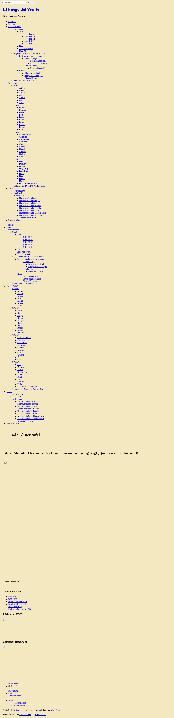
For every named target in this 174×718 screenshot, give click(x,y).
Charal (22, 149)
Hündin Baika (31, 66)
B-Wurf (17, 105)
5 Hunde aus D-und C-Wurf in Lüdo (29, 186)
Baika (21, 120)
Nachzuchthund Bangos (29, 200)
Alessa (22, 97)
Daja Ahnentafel (26, 51)
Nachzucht (18, 193)
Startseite (12, 21)
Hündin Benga (31, 58)
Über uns (12, 24)
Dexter (22, 166)
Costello (22, 144)
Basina (22, 124)
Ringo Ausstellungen (34, 75)
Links (10, 693)
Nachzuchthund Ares (28, 198)
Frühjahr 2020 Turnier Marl (20, 609)
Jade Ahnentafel (26, 48)
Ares (21, 95)
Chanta (22, 146)
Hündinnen (18, 29)
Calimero (23, 137)
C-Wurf (17, 132)
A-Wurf (17, 85)
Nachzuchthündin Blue (29, 210)
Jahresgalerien (20, 703)
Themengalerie (20, 705)
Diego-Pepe (24, 169)
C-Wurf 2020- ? (26, 134)
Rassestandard (14, 220)
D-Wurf (17, 159)
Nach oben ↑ (40, 714)
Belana (22, 127)
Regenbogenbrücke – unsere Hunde (29, 53)
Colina (22, 154)
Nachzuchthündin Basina (30, 205)
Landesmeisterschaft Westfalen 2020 (17, 605)
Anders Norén (25, 714)
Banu (21, 122)
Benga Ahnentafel (38, 61)
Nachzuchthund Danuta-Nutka (32, 215)
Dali (21, 161)
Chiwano (23, 142)
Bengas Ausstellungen (39, 63)
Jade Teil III (30, 39)
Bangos (22, 110)
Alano (21, 90)
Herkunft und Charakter (24, 80)
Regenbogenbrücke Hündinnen (32, 56)
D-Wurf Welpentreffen (28, 183)
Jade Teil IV (30, 36)
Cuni (21, 156)
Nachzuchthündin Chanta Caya (32, 213)
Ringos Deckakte (32, 78)
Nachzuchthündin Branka (30, 208)
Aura (21, 102)
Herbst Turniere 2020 (17, 601)
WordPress (55, 710)
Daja (21, 46)
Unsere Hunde (14, 26)
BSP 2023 (12, 599)
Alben (11, 700)
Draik (21, 173)
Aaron (22, 88)
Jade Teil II (29, 41)
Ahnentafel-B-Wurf (27, 218)
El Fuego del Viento (21, 9)
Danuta (22, 178)
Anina (21, 100)
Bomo (21, 115)
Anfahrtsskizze (14, 696)
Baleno (22, 107)
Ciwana (22, 151)
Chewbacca (24, 139)
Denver (22, 164)
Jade (21, 31)
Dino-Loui (23, 171)
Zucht (10, 188)
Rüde (21, 70)
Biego (21, 112)
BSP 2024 (12, 597)
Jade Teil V (29, 34)
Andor (22, 93)
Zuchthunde (19, 196)
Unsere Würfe (14, 83)
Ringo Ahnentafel (32, 73)
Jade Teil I (29, 43)
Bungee (22, 117)
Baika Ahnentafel (37, 68)
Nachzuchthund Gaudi (29, 203)
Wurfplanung (19, 191)
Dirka (21, 181)
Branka (22, 129)
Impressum (13, 691)
